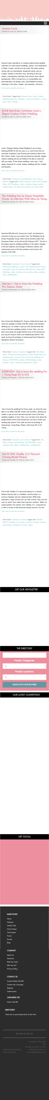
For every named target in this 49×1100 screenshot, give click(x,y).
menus (43, 99)
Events (9, 939)
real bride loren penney (22, 187)
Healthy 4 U (14, 522)
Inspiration (15, 179)
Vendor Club (11, 926)
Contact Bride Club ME (15, 981)
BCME (21, 182)
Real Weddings (25, 179)
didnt (11, 445)
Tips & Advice (37, 179)
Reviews (23, 520)
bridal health (7, 525)
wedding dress (25, 445)
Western (6, 182)
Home (9, 919)
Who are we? (11, 965)
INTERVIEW (13, 360)
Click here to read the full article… (13, 88)
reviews (24, 525)
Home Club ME (12, 1002)
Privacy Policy (12, 969)
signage (15, 102)
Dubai (35, 96)
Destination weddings (10, 267)
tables (36, 272)
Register (10, 988)
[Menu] (45, 23)
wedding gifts (12, 275)
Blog (8, 943)
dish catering (28, 272)
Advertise (10, 958)
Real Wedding (19, 442)
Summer (43, 522)
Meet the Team (12, 962)
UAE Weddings (13, 184)
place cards (7, 102)
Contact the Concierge (15, 985)
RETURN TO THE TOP (24, 1034)
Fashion (15, 352)
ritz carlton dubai (37, 187)
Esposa (27, 182)
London (40, 96)
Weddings (21, 99)
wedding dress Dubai (29, 363)
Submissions (11, 991)
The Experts (11, 932)
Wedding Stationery (10, 99)
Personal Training (32, 522)
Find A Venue (12, 929)
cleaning (28, 184)
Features (10, 922)
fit (20, 525)
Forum (9, 936)
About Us (10, 955)
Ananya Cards (26, 96)
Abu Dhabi (40, 352)
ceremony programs (33, 99)
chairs (22, 184)
